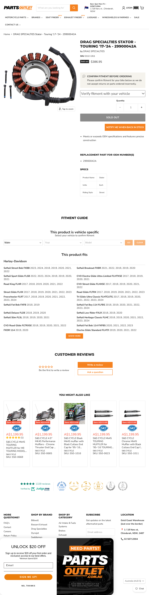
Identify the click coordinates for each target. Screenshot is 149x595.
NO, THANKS (28, 586)
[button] (136, 7)
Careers (7, 531)
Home (7, 34)
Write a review (95, 364)
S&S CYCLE (11, 454)
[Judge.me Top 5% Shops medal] (110, 486)
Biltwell (35, 520)
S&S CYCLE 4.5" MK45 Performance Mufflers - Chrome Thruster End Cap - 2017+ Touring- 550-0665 (45, 446)
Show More (74, 336)
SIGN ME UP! (28, 577)
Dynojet (35, 533)
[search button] (74, 8)
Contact (7, 527)
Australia (133, 581)
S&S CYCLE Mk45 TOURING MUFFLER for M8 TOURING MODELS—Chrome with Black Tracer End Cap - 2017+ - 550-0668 (16, 452)
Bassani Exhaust (39, 524)
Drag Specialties (39, 528)
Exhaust (62, 534)
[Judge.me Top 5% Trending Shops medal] (122, 486)
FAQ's (6, 523)
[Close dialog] (110, 541)
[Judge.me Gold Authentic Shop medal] (74, 486)
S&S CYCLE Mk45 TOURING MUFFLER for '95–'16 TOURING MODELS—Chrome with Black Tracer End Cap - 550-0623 (103, 449)
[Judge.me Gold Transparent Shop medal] (86, 486)
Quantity (120, 101)
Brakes (62, 530)
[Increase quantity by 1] (141, 107)
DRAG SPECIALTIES (94, 51)
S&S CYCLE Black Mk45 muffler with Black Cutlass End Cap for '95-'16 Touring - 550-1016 (74, 446)
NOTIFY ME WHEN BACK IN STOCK (125, 127)
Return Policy (10, 535)
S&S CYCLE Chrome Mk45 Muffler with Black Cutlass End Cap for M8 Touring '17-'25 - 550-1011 (132, 446)
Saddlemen (36, 537)
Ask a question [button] (95, 372)
